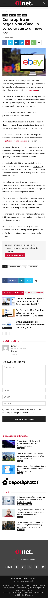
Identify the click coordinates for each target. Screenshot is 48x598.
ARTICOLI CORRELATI (13, 293)
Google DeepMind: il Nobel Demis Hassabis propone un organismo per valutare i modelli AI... (31, 512)
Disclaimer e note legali (19, 578)
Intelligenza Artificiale (24, 504)
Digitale (11, 11)
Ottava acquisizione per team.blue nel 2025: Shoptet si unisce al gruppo (30, 325)
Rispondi (14, 354)
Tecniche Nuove (28, 559)
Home (4, 11)
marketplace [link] (38, 166)
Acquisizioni (7, 328)
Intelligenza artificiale (15, 436)
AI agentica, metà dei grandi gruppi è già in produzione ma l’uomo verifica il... (29, 443)
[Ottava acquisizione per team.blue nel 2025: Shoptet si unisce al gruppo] (8, 324)
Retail (19, 15)
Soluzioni (12, 15)
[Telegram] (36, 567)
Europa (19, 461)
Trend (5, 492)
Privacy (32, 578)
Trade (24, 15)
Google (19, 517)
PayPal (5, 316)
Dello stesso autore (34, 293)
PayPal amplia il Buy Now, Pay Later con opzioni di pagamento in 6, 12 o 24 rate (30, 313)
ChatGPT (6, 304)
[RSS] (29, 567)
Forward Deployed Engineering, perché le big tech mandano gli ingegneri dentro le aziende (30, 524)
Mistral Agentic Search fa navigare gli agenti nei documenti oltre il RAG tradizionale (31, 468)
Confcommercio (14, 267)
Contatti (15, 559)
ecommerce (32, 90)
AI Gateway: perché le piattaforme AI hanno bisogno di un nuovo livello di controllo (31, 499)
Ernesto (15, 346)
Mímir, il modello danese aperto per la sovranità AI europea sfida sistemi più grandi (30, 456)
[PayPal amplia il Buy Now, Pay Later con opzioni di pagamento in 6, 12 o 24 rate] (8, 313)
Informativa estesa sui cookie (24, 581)
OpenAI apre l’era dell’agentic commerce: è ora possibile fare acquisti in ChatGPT (30, 301)
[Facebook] (16, 567)
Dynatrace (20, 448)
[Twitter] (43, 567)
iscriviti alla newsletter (15, 255)
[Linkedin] (23, 567)
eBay (24, 267)
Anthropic (20, 529)
